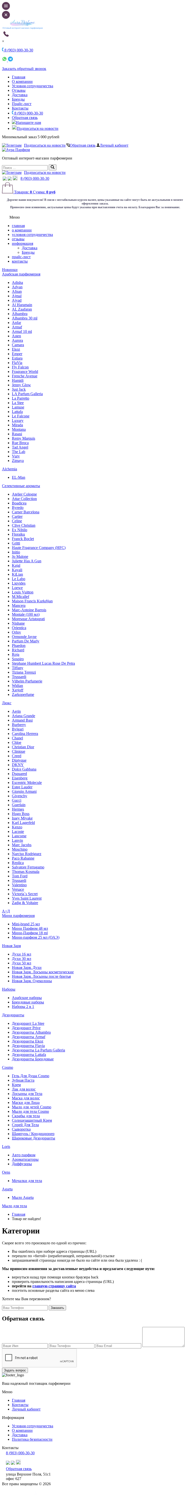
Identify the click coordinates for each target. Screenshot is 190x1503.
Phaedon (18, 645)
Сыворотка (21, 1129)
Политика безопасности (32, 1439)
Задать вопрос (15, 1370)
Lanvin (17, 840)
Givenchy (19, 796)
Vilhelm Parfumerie (27, 681)
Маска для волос (26, 1098)
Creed (16, 756)
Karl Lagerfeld (23, 822)
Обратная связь (25, 117)
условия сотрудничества (32, 234)
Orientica (19, 628)
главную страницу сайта (54, 1286)
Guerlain (18, 805)
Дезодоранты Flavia (28, 1046)
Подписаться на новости (37, 128)
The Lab (18, 452)
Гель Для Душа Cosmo (30, 1076)
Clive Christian (23, 525)
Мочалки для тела (27, 1181)
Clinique (18, 751)
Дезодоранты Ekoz (27, 1041)
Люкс (6, 703)
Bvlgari (18, 729)
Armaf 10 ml (22, 331)
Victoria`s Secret (25, 894)
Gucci (16, 800)
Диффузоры (22, 1164)
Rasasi (17, 434)
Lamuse (18, 407)
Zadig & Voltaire (25, 903)
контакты (20, 261)
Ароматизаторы (25, 1159)
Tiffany (17, 668)
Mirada (17, 425)
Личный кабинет (114, 145)
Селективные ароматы (21, 486)
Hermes (18, 809)
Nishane (18, 623)
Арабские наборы (27, 998)
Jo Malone (20, 556)
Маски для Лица (26, 1102)
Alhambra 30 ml (24, 318)
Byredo (18, 507)
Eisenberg (19, 778)
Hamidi (18, 380)
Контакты (20, 108)
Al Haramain (22, 305)
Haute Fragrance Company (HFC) (39, 548)
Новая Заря (11, 946)
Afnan (17, 291)
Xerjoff (17, 690)
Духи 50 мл (21, 963)
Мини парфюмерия (18, 915)
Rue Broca (20, 443)
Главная (18, 77)
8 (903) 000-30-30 (28, 113)
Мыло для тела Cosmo (30, 1111)
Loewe (17, 588)
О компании (22, 81)
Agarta (7, 1189)
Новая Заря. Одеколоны (32, 981)
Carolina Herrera (25, 733)
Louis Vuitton (22, 592)
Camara (18, 345)
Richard (18, 650)
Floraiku (18, 534)
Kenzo (17, 827)
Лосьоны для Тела (27, 1094)
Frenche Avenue (24, 376)
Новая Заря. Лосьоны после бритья (41, 976)
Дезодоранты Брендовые (33, 1059)
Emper (17, 354)
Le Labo (18, 579)
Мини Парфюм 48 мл (30, 928)
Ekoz (16, 349)
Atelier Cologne (24, 494)
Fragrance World (25, 371)
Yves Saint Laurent (27, 898)
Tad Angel (20, 447)
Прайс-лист (21, 104)
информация (22, 243)
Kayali (17, 570)
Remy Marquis (23, 438)
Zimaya (18, 460)
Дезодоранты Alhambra (31, 1032)
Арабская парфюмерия (21, 274)
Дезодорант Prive (26, 1028)
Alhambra (19, 314)
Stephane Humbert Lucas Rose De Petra (43, 663)
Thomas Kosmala (25, 871)
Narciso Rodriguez (26, 854)
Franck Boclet (23, 539)
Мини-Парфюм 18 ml (30, 933)
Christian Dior (23, 747)
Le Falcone (20, 416)
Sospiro (18, 659)
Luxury (18, 420)
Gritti (16, 543)
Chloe (16, 742)
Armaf (17, 327)
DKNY (18, 765)
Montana (19, 429)
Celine (17, 521)
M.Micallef (20, 596)
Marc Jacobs (21, 845)
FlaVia (17, 363)
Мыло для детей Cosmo (31, 1107)
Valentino (19, 885)
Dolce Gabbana (24, 769)
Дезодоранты (13, 1015)
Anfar (16, 322)
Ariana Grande (23, 716)
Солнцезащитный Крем (32, 1120)
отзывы (18, 239)
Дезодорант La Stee (28, 1023)
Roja (15, 654)
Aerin (16, 711)
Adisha (17, 282)
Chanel (17, 738)
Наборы (8, 989)
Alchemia (9, 469)
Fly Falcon (20, 367)
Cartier (17, 516)
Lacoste (18, 831)
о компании (22, 230)
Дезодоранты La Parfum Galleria (38, 1050)
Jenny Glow (21, 385)
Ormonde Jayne (24, 637)
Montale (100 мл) (26, 614)
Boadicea (19, 503)
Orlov (16, 632)
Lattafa (17, 412)
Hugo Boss (20, 814)
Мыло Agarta (23, 1197)
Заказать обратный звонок (24, 69)
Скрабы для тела (26, 1116)
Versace (18, 889)
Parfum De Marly (25, 641)
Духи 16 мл (21, 954)
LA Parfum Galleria (27, 394)
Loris (6, 1146)
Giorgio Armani (24, 791)
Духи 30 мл (21, 958)
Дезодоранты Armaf (28, 1037)
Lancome (19, 836)
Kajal (16, 565)
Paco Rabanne (23, 858)
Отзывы (18, 90)
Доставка (19, 95)
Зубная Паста (23, 1080)
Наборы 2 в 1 (23, 1006)
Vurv (16, 456)
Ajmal (17, 296)
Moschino (19, 849)
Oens (6, 1172)
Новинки (10, 270)
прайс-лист (21, 257)
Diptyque (19, 760)
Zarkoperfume (23, 694)
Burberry (19, 725)
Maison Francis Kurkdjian (32, 601)
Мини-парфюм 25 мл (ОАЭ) (35, 937)
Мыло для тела (14, 1206)
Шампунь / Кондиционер (33, 1134)
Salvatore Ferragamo (28, 867)
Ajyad (17, 300)
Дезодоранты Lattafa (29, 1054)
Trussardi (19, 677)
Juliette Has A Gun (26, 561)
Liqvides (18, 583)
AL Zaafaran (22, 309)
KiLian (17, 574)
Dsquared (19, 774)
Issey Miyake (22, 818)
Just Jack (19, 389)
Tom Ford (19, 876)
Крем (16, 1085)
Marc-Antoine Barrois (29, 610)
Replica (18, 863)
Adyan (17, 287)
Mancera (18, 605)
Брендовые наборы (28, 1002)
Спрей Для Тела (25, 1125)
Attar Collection (24, 499)
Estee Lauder (22, 787)
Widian (17, 685)
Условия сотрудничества (32, 86)
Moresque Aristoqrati (28, 619)
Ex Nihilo (19, 530)
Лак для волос (24, 1089)
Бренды (18, 99)
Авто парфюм (23, 1155)
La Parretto (20, 398)
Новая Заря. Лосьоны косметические (43, 972)
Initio (16, 552)
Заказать (57, 1308)
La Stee (18, 403)
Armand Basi (22, 720)
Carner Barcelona (25, 512)
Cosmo (7, 1067)
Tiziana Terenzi (24, 672)
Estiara (17, 358)
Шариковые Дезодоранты (33, 1138)
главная (18, 226)
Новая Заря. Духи (27, 967)
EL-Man (18, 477)
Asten (16, 336)
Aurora (17, 340)
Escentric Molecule (27, 782)
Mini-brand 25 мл (26, 924)
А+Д (6, 911)
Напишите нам (28, 122)
